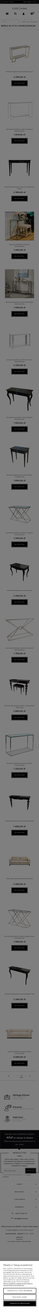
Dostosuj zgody (19, 1297)
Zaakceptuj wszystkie (20, 1303)
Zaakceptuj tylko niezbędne (19, 1291)
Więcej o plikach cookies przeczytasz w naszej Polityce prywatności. (18, 1284)
